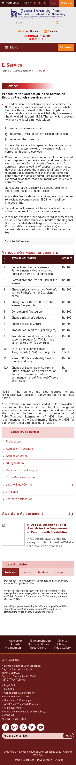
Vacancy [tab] (60, 572)
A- (35, 3)
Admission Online (17, 455)
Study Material (15, 463)
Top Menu (13, 3)
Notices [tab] (10, 572)
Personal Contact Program (23, 470)
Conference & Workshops (17, 700)
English (68, 3)
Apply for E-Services (17, 241)
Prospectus (13, 441)
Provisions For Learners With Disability (24, 711)
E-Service (12, 491)
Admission (16, 640)
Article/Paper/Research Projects (21, 704)
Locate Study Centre (19, 484)
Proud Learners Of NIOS (16, 696)
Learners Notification (19, 498)
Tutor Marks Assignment (21, 477)
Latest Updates (30, 31)
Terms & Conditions (23, 760)
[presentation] (69, 514)
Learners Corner (22, 70)
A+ (45, 3)
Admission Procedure (19, 448)
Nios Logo (38, 14)
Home (5, 70)
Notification (13, 647)
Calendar (52, 31)
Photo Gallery (37, 647)
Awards (15, 644)
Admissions (66, 47)
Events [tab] (26, 572)
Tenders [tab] (42, 572)
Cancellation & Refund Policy (19, 693)
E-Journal (9, 689)
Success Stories (38, 644)
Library (61, 644)
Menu (14, 47)
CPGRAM (9, 715)
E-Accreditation (40, 640)
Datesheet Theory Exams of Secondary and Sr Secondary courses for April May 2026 (36, 582)
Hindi (54, 3)
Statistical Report (13, 707)
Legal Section (11, 685)
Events (62, 640)
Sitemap (59, 760)
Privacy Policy (44, 760)
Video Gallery (62, 647)
